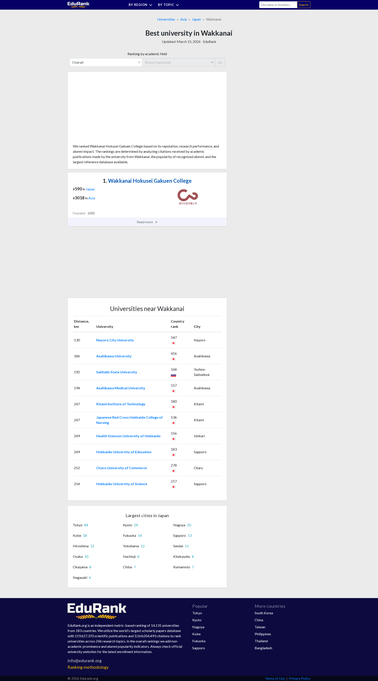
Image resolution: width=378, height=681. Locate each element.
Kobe (196, 634)
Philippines (263, 634)
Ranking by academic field (147, 54)
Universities (166, 19)
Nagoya (198, 627)
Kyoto (196, 620)
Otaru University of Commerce (121, 468)
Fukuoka (198, 641)
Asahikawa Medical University (120, 388)
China (259, 620)
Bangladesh (263, 648)
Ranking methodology (88, 667)
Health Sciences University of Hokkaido (128, 436)
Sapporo (198, 648)
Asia (183, 19)
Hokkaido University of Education (123, 452)
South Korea (264, 613)
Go (220, 62)
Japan (196, 19)
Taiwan (260, 627)
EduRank (209, 41)
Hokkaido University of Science (121, 484)
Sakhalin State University (116, 372)
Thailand (261, 641)
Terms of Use (275, 678)
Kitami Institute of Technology (120, 404)
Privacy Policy (299, 678)
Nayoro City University (115, 340)
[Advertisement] (106, 109)
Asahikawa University (114, 356)
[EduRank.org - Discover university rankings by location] (78, 4)
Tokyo (197, 613)
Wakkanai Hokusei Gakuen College (147, 180)
